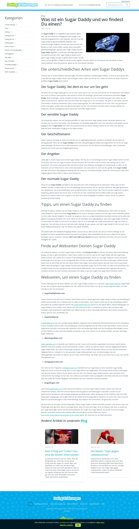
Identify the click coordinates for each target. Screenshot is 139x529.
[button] (66, 525)
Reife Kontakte (11, 72)
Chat (7, 28)
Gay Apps (9, 57)
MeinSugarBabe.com (48, 344)
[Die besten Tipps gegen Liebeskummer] (107, 436)
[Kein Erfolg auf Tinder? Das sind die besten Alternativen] (61, 436)
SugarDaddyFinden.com (82, 305)
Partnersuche (10, 68)
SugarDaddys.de (47, 323)
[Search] (127, 4)
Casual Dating (11, 25)
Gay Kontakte (11, 61)
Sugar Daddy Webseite (113, 284)
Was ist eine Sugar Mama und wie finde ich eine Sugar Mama (62, 415)
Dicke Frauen (10, 46)
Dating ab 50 (10, 39)
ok (78, 525)
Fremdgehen (11, 54)
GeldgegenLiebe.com (70, 368)
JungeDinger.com (55, 389)
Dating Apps (10, 43)
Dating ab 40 (10, 35)
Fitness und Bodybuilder (14, 50)
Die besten (59, 5)
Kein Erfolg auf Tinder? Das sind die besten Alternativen (62, 452)
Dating (9, 32)
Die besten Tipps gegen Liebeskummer (105, 452)
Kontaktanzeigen (12, 65)
